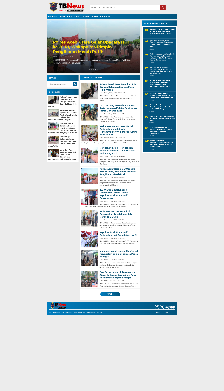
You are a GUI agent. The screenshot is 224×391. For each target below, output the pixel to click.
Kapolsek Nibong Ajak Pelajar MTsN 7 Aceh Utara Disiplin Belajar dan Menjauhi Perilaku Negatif (62, 115)
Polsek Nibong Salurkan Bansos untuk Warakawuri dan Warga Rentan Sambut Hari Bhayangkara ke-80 (62, 128)
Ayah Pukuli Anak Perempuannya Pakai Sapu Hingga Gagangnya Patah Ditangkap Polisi (161, 144)
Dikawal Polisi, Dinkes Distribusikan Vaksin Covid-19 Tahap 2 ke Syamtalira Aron (162, 96)
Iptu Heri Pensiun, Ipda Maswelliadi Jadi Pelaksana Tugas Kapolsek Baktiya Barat (161, 44)
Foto (69, 16)
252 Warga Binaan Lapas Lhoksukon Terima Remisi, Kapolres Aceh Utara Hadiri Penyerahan (90, 47)
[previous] (50, 47)
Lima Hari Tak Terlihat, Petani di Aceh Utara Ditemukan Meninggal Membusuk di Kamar (62, 154)
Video (77, 16)
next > (110, 294)
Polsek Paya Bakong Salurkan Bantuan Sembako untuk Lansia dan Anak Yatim (62, 141)
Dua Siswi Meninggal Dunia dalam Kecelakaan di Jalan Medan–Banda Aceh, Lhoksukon (161, 130)
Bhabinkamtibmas (100, 16)
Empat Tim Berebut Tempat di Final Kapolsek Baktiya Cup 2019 (162, 118)
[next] (137, 47)
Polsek (85, 16)
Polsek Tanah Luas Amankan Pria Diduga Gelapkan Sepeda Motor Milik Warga (62, 101)
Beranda (52, 16)
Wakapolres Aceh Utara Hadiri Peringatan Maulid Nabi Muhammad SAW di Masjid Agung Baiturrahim (162, 57)
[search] (163, 7)
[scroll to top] (214, 387)
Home (172, 312)
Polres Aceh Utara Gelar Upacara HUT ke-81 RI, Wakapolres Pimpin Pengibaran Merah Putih (160, 83)
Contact (165, 312)
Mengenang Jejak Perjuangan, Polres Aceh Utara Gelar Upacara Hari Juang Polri (162, 31)
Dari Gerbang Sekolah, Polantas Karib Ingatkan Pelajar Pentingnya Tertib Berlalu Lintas (161, 70)
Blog (158, 312)
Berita (62, 16)
